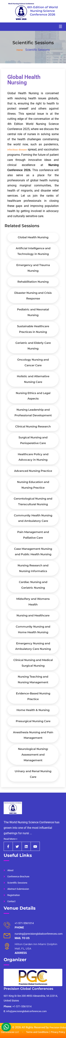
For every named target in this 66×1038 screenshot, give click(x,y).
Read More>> (10, 839)
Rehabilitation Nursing (33, 281)
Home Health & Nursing (33, 710)
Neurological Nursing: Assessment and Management (33, 754)
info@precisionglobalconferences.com (25, 1011)
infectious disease (17, 149)
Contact (11, 901)
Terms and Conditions (37, 1032)
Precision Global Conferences (28, 989)
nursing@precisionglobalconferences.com (39, 933)
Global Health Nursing (33, 237)
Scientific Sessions (17, 882)
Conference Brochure (18, 876)
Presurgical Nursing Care (33, 721)
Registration (13, 895)
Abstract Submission (18, 889)
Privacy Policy (58, 1032)
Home (19, 50)
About (10, 870)
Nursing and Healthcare (33, 615)
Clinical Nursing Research (33, 426)
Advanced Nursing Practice (33, 471)
